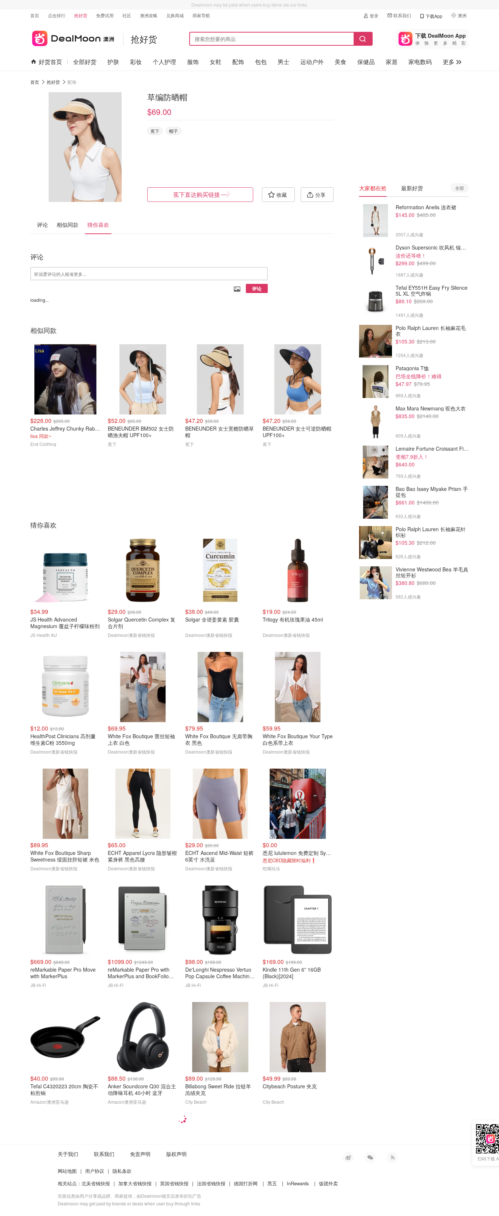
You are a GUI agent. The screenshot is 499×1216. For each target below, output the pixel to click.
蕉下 (155, 131)
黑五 (272, 1183)
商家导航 (201, 15)
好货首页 (50, 61)
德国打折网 (246, 1183)
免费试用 (105, 15)
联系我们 (402, 15)
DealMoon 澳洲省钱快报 (72, 37)
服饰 (193, 61)
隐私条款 (122, 1170)
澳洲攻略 (148, 15)
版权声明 (176, 1153)
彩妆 (136, 61)
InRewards (298, 1183)
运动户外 (312, 61)
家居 (391, 61)
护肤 (113, 61)
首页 (34, 15)
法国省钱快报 (211, 1183)
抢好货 (80, 15)
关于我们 (68, 1153)
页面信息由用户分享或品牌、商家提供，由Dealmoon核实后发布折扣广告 (129, 1196)
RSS (391, 1157)
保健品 (366, 61)
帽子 (173, 131)
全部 (459, 188)
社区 (126, 15)
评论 (257, 288)
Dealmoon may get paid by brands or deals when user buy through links (129, 1203)
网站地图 (67, 1170)
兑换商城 (175, 15)
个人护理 (164, 61)
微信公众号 (370, 1157)
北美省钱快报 (95, 1183)
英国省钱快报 (174, 1183)
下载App (434, 16)
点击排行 (56, 15)
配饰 (238, 61)
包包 (261, 61)
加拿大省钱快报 (135, 1183)
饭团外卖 (328, 1183)
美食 (340, 61)
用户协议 (94, 1170)
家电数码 (420, 61)
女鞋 (215, 61)
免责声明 (140, 1153)
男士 (283, 61)
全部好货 (84, 61)
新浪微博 (348, 1157)
